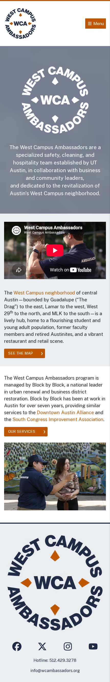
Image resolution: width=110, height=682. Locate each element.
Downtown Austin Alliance (65, 412)
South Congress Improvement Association (58, 419)
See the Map (20, 353)
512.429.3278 (62, 660)
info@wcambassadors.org (55, 670)
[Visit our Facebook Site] (16, 647)
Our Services (21, 432)
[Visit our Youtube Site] (93, 647)
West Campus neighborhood (44, 292)
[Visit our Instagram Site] (67, 647)
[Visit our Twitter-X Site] (42, 647)
